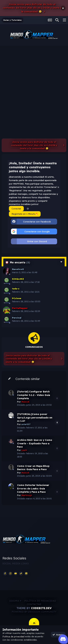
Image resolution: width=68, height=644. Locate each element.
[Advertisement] (34, 81)
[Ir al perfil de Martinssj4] (11, 486)
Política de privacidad (40, 600)
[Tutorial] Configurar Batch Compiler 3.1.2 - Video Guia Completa (33, 395)
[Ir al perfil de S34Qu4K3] (6, 281)
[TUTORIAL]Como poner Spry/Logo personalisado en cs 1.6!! (34, 417)
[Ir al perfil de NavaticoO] (6, 271)
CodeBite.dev (41, 608)
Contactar (34, 604)
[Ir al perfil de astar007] (11, 415)
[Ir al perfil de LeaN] (11, 441)
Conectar (16, 208)
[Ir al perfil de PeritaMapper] (6, 310)
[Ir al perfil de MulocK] (11, 393)
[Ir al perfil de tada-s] (6, 290)
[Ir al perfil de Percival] (6, 319)
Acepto (59, 634)
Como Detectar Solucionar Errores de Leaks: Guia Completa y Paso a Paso (33, 488)
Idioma (14, 600)
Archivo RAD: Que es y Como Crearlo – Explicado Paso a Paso (34, 443)
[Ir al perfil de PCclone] (6, 300)
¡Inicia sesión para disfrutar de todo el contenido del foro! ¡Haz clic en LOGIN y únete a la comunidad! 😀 (32, 8)
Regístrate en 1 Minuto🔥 (25, 214)
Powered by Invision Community (34, 611)
